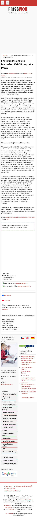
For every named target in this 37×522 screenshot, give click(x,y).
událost (17, 217)
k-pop (33, 217)
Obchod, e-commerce (10, 415)
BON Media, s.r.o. (12, 73)
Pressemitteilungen (9, 463)
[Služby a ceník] (22, 338)
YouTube (7, 300)
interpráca (8, 507)
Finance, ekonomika (9, 402)
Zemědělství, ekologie (10, 452)
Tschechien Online (27, 500)
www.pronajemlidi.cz (24, 286)
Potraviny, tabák (8, 421)
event (25, 217)
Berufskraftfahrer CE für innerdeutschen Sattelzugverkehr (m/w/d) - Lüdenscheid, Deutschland (28, 360)
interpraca (12, 509)
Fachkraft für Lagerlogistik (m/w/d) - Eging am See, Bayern (28, 378)
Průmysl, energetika (9, 424)
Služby (5, 430)
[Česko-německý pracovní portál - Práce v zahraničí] (27, 348)
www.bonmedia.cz (22, 283)
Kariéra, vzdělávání (9, 405)
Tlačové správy (8, 457)
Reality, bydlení (8, 427)
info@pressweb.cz (7, 384)
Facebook (7, 295)
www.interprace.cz (28, 397)
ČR (8, 219)
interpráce (7, 505)
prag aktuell (9, 513)
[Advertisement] (18, 34)
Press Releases (8, 460)
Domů (5, 55)
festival (8, 217)
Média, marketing (8, 412)
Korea (29, 217)
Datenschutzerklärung (12, 491)
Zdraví (5, 449)
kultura (22, 217)
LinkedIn (5, 309)
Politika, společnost (9, 418)
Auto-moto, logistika (9, 394)
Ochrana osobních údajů (24, 486)
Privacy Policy (10, 488)
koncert (12, 217)
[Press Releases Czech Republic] (27, 338)
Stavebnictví (7, 438)
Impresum (8, 486)
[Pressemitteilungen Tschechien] (33, 338)
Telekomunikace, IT (9, 441)
